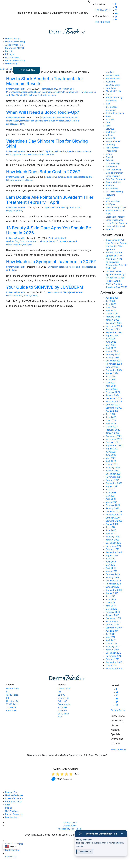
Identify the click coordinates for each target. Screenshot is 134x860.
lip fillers (50, 151)
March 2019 (111, 571)
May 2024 (111, 382)
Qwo (108, 198)
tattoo (109, 154)
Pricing (8, 54)
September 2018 (114, 590)
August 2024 (112, 373)
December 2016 (113, 652)
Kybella (109, 229)
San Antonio (112, 188)
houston (15, 120)
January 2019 (112, 577)
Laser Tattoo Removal (116, 223)
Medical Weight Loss (116, 207)
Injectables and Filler (22, 154)
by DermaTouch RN (15, 88)
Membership (11, 63)
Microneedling (28, 92)
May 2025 (111, 345)
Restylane (110, 194)
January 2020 (112, 539)
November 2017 (113, 621)
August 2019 (112, 555)
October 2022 (113, 442)
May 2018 (110, 602)
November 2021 (113, 477)
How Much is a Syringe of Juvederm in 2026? (51, 261)
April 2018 (111, 605)
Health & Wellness (14, 41)
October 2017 (112, 624)
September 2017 (114, 627)
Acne (108, 116)
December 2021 (113, 473)
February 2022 (113, 467)
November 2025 (114, 326)
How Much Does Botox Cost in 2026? (43, 171)
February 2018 (113, 612)
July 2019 (110, 558)
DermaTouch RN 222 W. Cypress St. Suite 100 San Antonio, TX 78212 (64, 698)
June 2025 (111, 341)
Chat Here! (83, 851)
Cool (108, 122)
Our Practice (11, 57)
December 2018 (113, 580)
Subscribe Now (118, 749)
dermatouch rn (49, 88)
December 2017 (113, 618)
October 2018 (112, 587)
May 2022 (111, 458)
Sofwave (110, 128)
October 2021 (112, 480)
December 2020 (114, 511)
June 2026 (111, 304)
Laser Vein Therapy (115, 216)
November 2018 (113, 583)
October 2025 (113, 329)
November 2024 (114, 363)
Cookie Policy (70, 825)
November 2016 (113, 656)
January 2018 (112, 615)
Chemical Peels (23, 95)
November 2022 (114, 439)
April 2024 (111, 385)
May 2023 (111, 420)
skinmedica (60, 151)
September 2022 (114, 445)
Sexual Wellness (113, 182)
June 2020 (111, 530)
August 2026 (112, 297)
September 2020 (114, 521)
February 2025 (113, 354)
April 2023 (111, 423)
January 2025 (112, 357)
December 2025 (114, 323)
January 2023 (112, 433)
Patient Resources (14, 60)
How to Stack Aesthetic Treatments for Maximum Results (44, 81)
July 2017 (110, 634)
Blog (67, 120)
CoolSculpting (113, 85)
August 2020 (112, 524)
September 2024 (114, 370)
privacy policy (70, 822)
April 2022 (111, 461)
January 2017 (112, 649)
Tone (108, 125)
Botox (34, 95)
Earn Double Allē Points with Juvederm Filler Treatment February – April (49, 200)
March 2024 (112, 389)
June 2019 (111, 561)
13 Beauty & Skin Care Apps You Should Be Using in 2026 (48, 230)
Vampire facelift (113, 141)
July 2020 (111, 527)
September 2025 (114, 332)
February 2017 (113, 646)
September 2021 (114, 483)
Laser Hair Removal (115, 226)
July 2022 (111, 451)
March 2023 (112, 426)
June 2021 (111, 492)
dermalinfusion (113, 78)
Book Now (11, 710)
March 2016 (111, 665)
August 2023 (112, 411)
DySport (53, 238)
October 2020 (113, 517)
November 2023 (114, 401)
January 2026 (112, 319)
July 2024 (111, 376)
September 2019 (114, 552)
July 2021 (110, 489)
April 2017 (111, 640)
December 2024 (114, 360)
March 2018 (111, 608)
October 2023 (113, 404)
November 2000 (114, 668)
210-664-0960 (102, 22)
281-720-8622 (102, 10)
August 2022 (112, 448)
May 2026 (111, 307)
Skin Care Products (115, 179)
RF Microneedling (114, 191)
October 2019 (112, 549)
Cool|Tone (111, 88)
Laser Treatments (43, 92)
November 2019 (113, 546)
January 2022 (112, 470)
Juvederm (58, 92)
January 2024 (112, 395)
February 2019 (113, 574)
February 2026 (113, 316)
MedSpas (27, 244)
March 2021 (111, 502)
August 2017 (112, 630)
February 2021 (113, 505)
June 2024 (111, 379)
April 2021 (111, 499)
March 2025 (112, 351)
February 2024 (113, 392)
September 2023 (114, 407)
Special (109, 157)
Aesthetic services (47, 95)
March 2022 (112, 464)
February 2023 (113, 429)
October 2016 (112, 659)
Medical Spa (11, 38)
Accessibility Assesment (70, 828)
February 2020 (113, 536)
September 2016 (114, 662)
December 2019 (113, 543)
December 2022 (114, 436)
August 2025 (112, 335)
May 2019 (110, 565)
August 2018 (112, 593)
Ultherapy (110, 144)
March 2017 (111, 643)
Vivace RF (110, 138)
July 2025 (111, 338)
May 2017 (110, 637)
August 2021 (112, 486)
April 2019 (111, 568)
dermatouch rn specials (31, 120)
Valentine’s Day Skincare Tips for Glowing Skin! (47, 143)
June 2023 (111, 417)
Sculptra (110, 185)
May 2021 (110, 495)
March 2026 (112, 313)
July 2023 (111, 414)
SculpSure (111, 132)
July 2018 (110, 596)
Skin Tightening (64, 88)
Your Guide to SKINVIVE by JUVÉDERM (44, 287)
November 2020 (114, 514)
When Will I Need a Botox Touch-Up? (42, 112)
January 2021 (112, 508)
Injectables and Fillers (74, 92)
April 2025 (111, 348)
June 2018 (111, 599)
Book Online (6, 69)
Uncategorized (30, 295)
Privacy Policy (118, 710)
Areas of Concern (14, 44)
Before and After (13, 48)
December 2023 (114, 398)
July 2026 (111, 301)
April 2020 (111, 533)
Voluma (109, 135)
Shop (7, 51)
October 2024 (113, 367)
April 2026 (111, 310)
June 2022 (111, 455)
